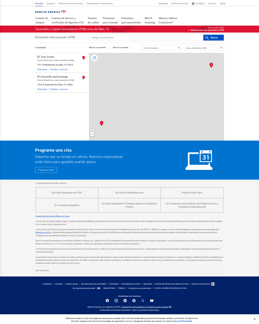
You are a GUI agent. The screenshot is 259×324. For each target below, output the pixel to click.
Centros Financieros (150, 48)
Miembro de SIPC (43, 232)
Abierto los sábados (120, 47)
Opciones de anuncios (201, 284)
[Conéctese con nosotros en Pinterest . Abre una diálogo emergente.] (134, 300)
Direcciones (42, 69)
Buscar (214, 37)
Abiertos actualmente (97, 47)
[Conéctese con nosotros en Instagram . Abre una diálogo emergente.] (116, 300)
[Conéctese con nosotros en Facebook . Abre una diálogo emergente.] (107, 300)
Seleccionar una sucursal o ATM (207, 30)
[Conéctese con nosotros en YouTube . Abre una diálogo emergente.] (151, 300)
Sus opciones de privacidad (84, 288)
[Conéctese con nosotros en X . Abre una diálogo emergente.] (142, 300)
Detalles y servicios (59, 69)
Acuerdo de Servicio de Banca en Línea (52, 216)
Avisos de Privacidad (182, 321)
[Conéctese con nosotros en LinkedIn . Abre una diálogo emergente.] (125, 300)
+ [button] (92, 131)
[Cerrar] (255, 319)
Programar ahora (46, 170)
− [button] (92, 134)
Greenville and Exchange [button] (54, 76)
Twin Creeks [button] (47, 56)
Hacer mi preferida (38, 57)
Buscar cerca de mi (94, 57)
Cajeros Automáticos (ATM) (196, 48)
